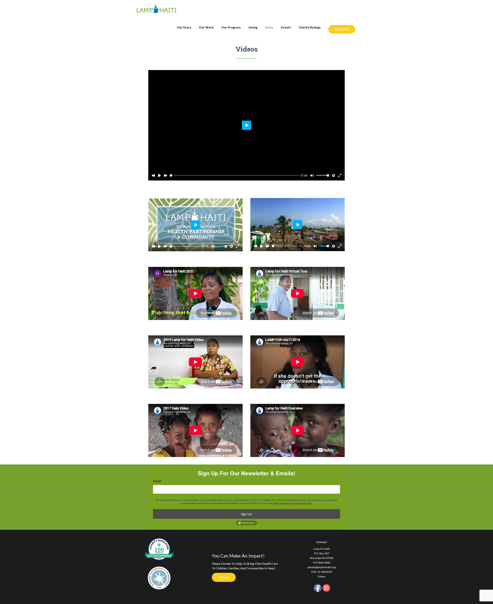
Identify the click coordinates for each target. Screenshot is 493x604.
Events (286, 27)
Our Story (184, 27)
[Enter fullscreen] (340, 175)
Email (157, 481)
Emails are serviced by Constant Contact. (292, 503)
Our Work (206, 27)
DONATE (342, 29)
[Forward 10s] (166, 175)
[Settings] (333, 175)
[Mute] (312, 175)
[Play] (159, 175)
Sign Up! (246, 514)
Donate (224, 577)
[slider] (234, 175)
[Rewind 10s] (153, 175)
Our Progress (231, 27)
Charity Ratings (309, 27)
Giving (252, 27)
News (269, 27)
